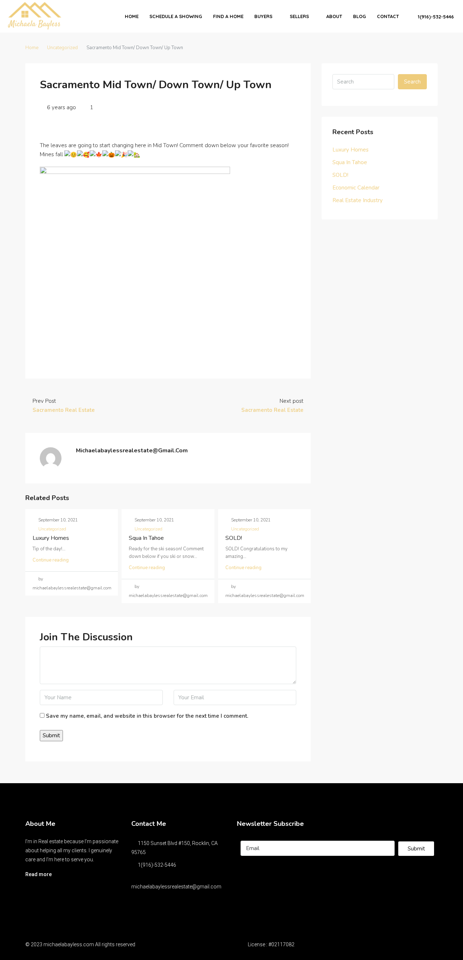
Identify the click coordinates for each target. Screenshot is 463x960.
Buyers (263, 16)
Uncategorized (62, 47)
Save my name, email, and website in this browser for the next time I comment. (147, 716)
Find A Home (228, 16)
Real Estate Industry (357, 200)
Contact (388, 16)
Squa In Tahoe (146, 538)
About (334, 16)
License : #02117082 (271, 944)
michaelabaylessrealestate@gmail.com (176, 886)
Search (412, 81)
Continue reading (51, 560)
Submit (416, 848)
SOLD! (233, 538)
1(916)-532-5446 (435, 17)
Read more (38, 874)
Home (132, 16)
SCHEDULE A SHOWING (175, 16)
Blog (359, 16)
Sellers (299, 16)
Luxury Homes (51, 538)
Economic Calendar (355, 187)
